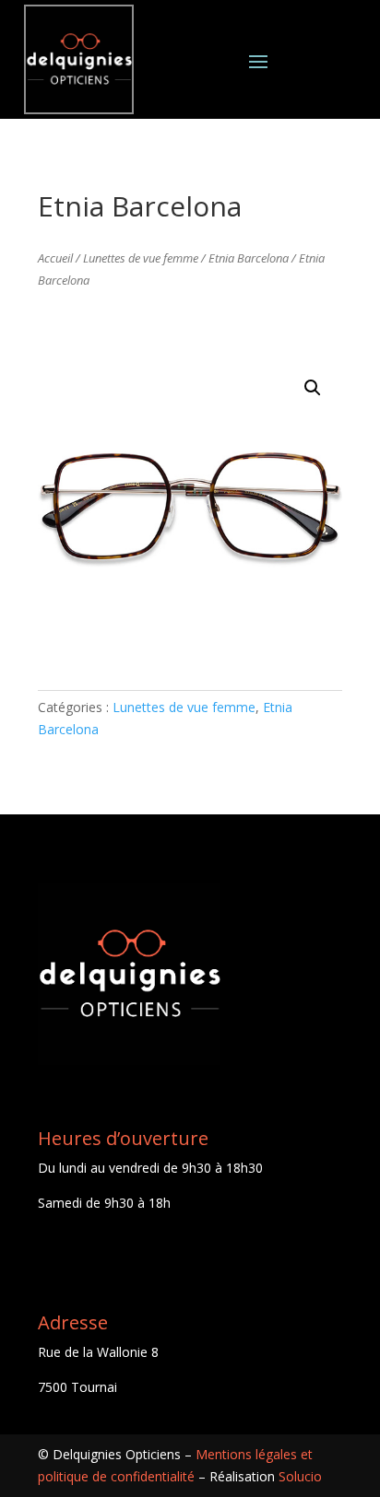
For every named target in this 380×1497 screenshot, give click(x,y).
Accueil (55, 258)
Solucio (300, 1476)
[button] (312, 387)
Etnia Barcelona (248, 258)
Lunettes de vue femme (140, 258)
